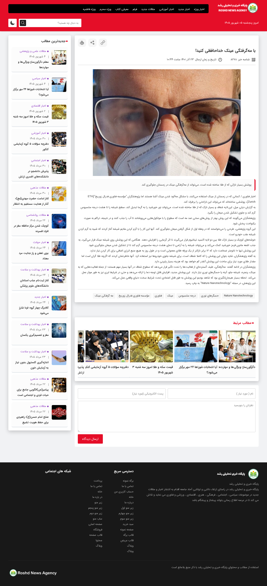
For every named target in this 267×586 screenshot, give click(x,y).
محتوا (99, 540)
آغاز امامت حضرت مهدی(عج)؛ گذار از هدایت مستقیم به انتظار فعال (31, 204)
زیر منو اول (127, 508)
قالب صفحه (95, 535)
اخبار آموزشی (166, 9)
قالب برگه (128, 535)
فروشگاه (97, 529)
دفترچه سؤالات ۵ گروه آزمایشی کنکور (106, 367)
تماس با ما (128, 486)
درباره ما (129, 502)
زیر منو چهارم (126, 513)
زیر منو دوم (96, 513)
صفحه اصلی (95, 524)
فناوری (158, 296)
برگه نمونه (128, 481)
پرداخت (98, 481)
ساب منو (97, 519)
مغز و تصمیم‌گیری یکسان (34, 335)
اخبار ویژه (199, 9)
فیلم (135, 9)
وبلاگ (130, 546)
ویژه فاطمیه (89, 9)
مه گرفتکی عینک (104, 296)
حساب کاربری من (124, 491)
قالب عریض (127, 540)
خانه (100, 491)
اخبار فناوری (249, 196)
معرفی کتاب (121, 9)
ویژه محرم (105, 9)
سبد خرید (128, 524)
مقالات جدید (148, 9)
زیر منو (98, 502)
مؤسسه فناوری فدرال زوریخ (134, 296)
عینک (170, 296)
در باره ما (97, 497)
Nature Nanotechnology (238, 296)
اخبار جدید (184, 9)
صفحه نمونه (127, 529)
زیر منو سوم (127, 519)
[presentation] (252, 353)
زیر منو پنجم (95, 508)
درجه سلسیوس (187, 296)
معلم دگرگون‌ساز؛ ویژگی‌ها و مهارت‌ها (239, 367)
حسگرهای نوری (210, 296)
